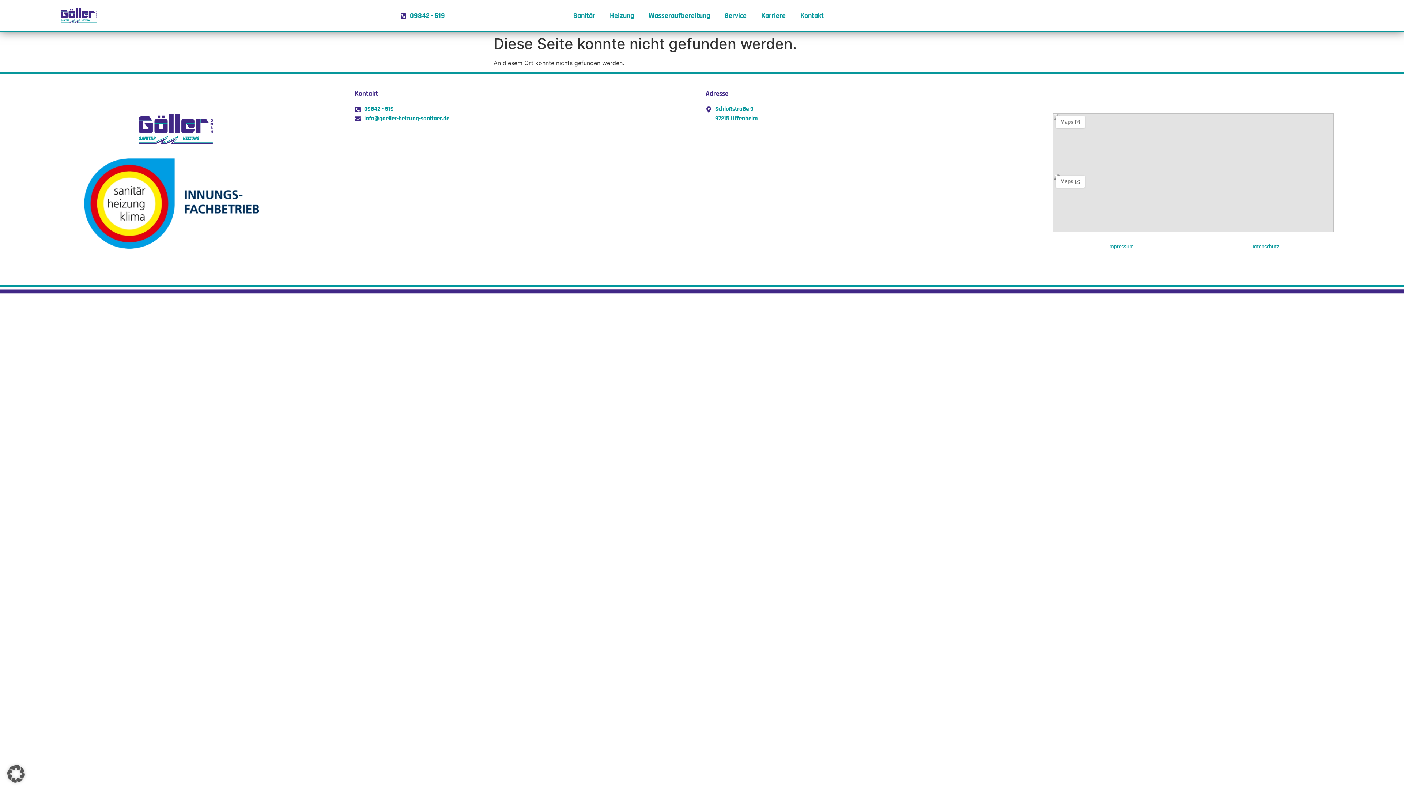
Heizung (622, 15)
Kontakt (812, 15)
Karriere (773, 15)
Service (736, 15)
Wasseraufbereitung (679, 15)
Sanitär (584, 15)
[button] (16, 774)
